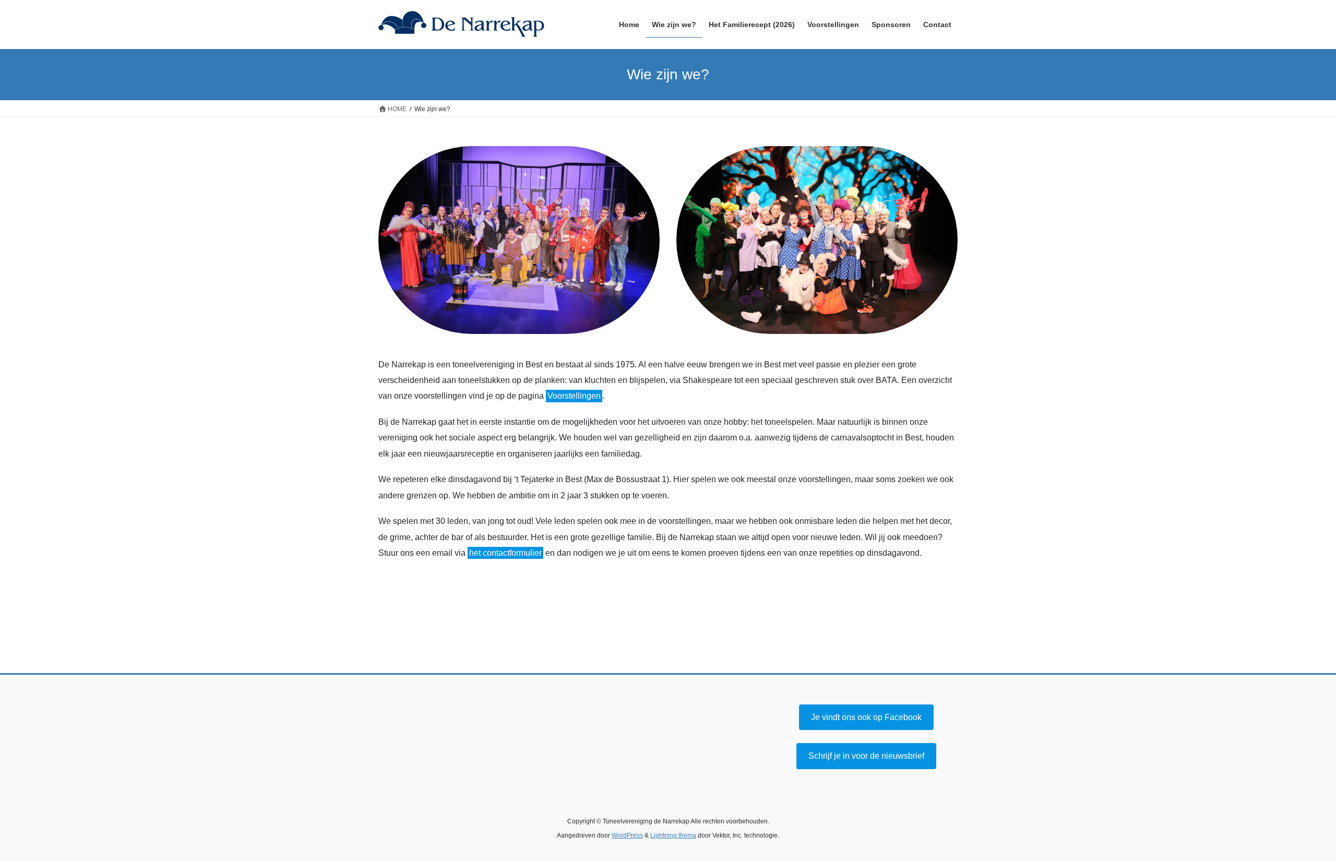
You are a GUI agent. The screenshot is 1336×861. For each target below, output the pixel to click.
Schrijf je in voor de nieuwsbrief (866, 755)
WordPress (627, 835)
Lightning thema (673, 835)
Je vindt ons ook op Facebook (866, 717)
